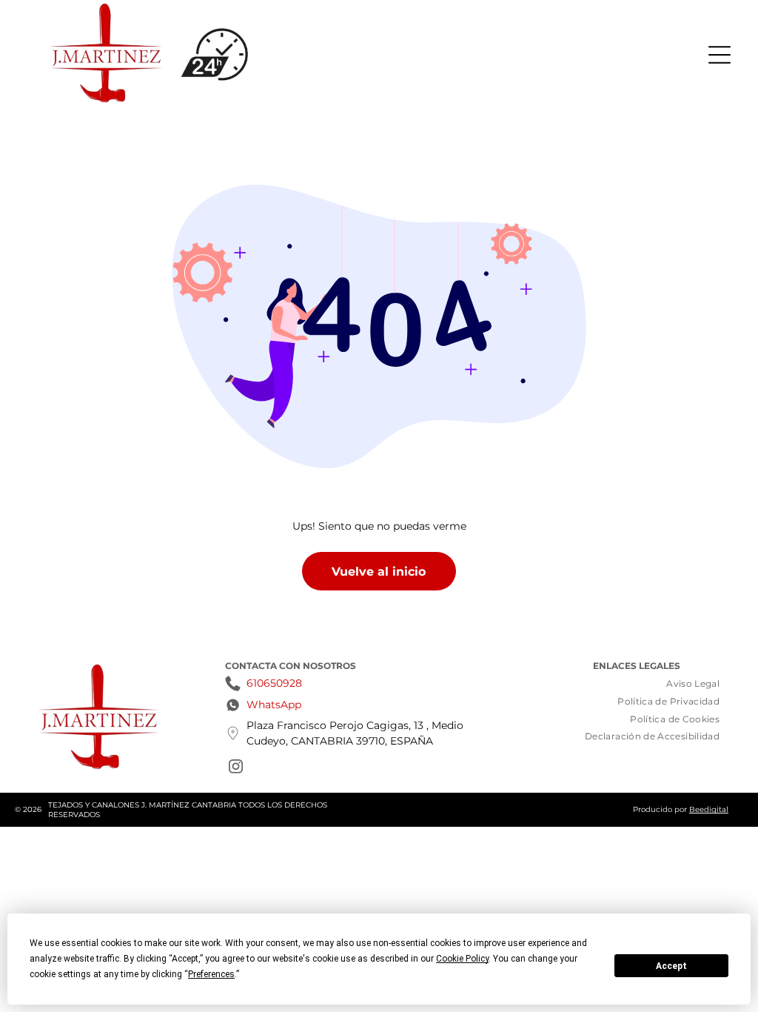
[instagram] (235, 768)
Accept (671, 966)
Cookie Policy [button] (462, 958)
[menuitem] (693, 684)
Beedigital (708, 809)
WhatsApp (273, 704)
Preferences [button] (211, 974)
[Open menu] (719, 55)
